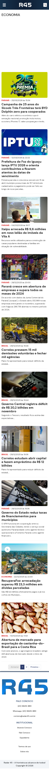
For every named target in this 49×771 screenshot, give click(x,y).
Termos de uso (24, 746)
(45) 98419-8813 (24, 706)
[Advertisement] (24, 44)
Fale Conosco (24, 733)
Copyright (21, 765)
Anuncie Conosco (24, 728)
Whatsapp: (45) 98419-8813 (24, 711)
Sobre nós (24, 751)
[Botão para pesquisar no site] (45, 5)
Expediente (24, 738)
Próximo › (35, 667)
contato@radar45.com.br (24, 716)
